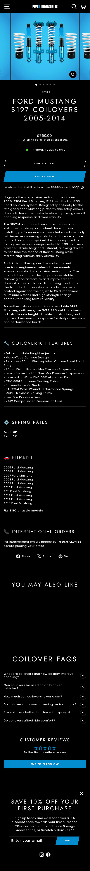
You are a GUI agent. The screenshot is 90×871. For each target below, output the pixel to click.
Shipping (28, 139)
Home (44, 92)
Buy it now (45, 176)
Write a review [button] (45, 763)
